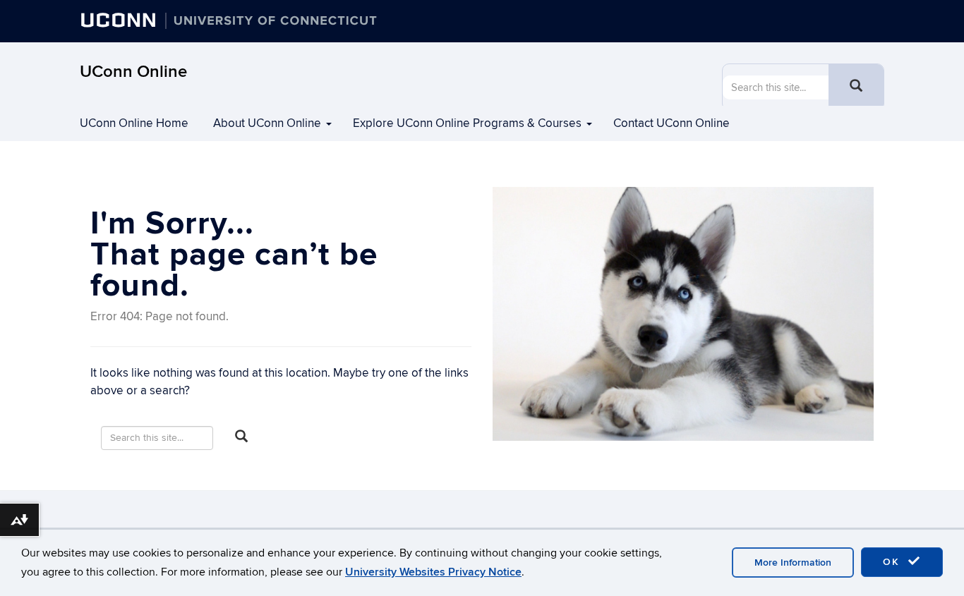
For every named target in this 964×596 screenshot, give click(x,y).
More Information (792, 562)
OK (893, 562)
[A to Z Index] (881, 24)
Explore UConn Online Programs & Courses (467, 123)
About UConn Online (267, 123)
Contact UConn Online (671, 123)
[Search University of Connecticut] (852, 24)
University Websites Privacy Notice (433, 572)
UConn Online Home (134, 123)
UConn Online (133, 71)
